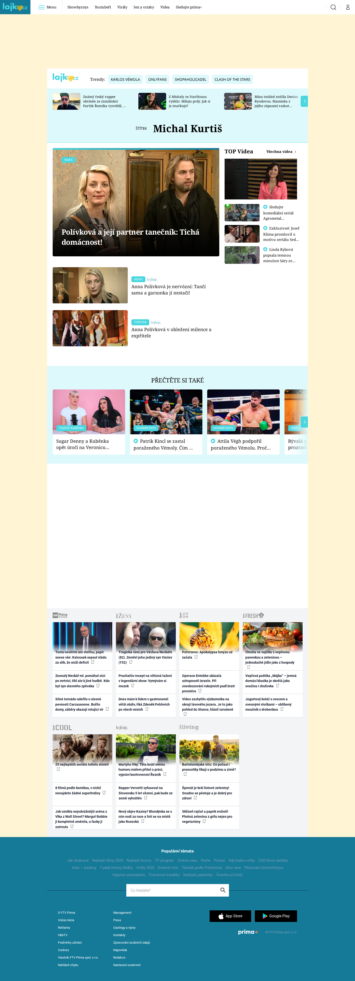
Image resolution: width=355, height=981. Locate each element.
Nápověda (120, 950)
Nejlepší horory (139, 860)
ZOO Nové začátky (273, 860)
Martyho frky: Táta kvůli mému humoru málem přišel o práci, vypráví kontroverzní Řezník (142, 770)
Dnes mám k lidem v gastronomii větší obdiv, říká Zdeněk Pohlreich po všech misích (144, 704)
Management (122, 912)
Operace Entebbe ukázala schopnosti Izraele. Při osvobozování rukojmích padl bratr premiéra (208, 683)
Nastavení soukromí (127, 965)
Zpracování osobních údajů (131, 942)
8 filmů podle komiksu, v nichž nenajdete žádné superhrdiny (78, 790)
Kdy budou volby (242, 860)
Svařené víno (168, 867)
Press (117, 920)
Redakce (119, 957)
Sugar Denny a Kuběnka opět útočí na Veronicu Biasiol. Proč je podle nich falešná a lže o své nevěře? (85, 444)
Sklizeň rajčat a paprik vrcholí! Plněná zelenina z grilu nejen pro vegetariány (207, 817)
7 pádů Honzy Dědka (116, 867)
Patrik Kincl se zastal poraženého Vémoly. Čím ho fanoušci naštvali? (164, 444)
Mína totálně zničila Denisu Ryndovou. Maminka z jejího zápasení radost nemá (276, 103)
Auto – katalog (84, 867)
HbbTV (62, 935)
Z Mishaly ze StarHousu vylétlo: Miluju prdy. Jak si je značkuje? (189, 101)
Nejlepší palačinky (198, 875)
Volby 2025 (145, 867)
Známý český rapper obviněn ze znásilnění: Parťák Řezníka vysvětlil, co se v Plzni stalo (105, 103)
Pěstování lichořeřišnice (263, 867)
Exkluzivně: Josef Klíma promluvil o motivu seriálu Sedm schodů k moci (281, 236)
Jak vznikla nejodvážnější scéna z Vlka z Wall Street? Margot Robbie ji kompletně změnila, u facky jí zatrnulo (81, 819)
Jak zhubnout (78, 860)
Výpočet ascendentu (128, 875)
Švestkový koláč (229, 875)
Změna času (187, 860)
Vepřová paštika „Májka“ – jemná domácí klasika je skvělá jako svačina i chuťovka (271, 681)
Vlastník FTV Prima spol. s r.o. (78, 957)
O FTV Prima (66, 912)
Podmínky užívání (70, 942)
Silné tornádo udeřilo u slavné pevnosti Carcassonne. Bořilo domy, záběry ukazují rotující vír (79, 704)
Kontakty (119, 935)
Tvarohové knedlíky (164, 875)
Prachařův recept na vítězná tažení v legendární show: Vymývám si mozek (145, 681)
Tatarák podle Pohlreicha (202, 867)
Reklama (64, 927)
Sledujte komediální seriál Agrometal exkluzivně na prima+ (278, 218)
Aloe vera (233, 867)
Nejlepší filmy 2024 (107, 860)
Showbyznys (77, 7)
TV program (164, 860)
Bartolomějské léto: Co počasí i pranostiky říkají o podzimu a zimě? (209, 767)
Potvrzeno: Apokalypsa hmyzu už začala (207, 654)
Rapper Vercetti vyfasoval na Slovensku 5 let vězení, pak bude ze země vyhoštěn (146, 793)
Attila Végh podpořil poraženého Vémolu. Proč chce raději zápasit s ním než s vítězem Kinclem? (239, 444)
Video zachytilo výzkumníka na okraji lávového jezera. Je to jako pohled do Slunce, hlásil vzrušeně (207, 704)
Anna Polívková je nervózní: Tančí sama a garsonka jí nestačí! (168, 289)
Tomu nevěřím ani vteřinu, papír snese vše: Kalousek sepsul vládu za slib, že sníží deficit (80, 657)
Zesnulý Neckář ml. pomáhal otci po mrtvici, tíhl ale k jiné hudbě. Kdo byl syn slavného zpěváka (82, 681)
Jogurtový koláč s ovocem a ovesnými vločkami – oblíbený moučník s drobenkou (268, 704)
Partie (205, 860)
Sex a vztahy (144, 7)
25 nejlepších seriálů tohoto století (82, 764)
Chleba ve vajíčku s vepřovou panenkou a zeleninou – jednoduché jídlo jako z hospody (269, 657)
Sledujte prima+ (189, 7)
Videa (165, 7)
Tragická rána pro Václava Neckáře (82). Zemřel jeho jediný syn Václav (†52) (145, 657)
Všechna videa (279, 151)
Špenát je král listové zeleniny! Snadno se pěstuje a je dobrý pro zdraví (207, 793)
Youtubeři (103, 7)
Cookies (63, 950)
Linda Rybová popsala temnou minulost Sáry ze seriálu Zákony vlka (280, 258)
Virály (122, 7)
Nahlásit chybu (68, 965)
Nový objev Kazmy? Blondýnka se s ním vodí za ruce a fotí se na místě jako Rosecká (145, 817)
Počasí (219, 860)
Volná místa (66, 920)
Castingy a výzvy (124, 927)
